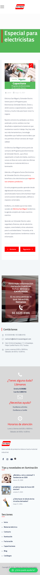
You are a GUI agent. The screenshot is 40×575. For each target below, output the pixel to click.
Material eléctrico (10, 527)
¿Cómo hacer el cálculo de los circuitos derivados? (23, 500)
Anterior (13, 249)
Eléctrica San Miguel (20, 209)
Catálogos (8, 555)
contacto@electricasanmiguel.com (18, 339)
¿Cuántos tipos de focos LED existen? (23, 488)
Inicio (6, 522)
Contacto (7, 532)
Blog (5, 551)
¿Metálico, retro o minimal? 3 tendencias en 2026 (23, 476)
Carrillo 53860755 (20, 392)
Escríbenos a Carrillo (20, 410)
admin (9, 92)
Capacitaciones (9, 546)
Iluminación (8, 536)
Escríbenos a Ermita (20, 407)
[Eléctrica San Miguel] (20, 7)
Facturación (8, 541)
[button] (23, 570)
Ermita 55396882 (20, 388)
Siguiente (26, 249)
